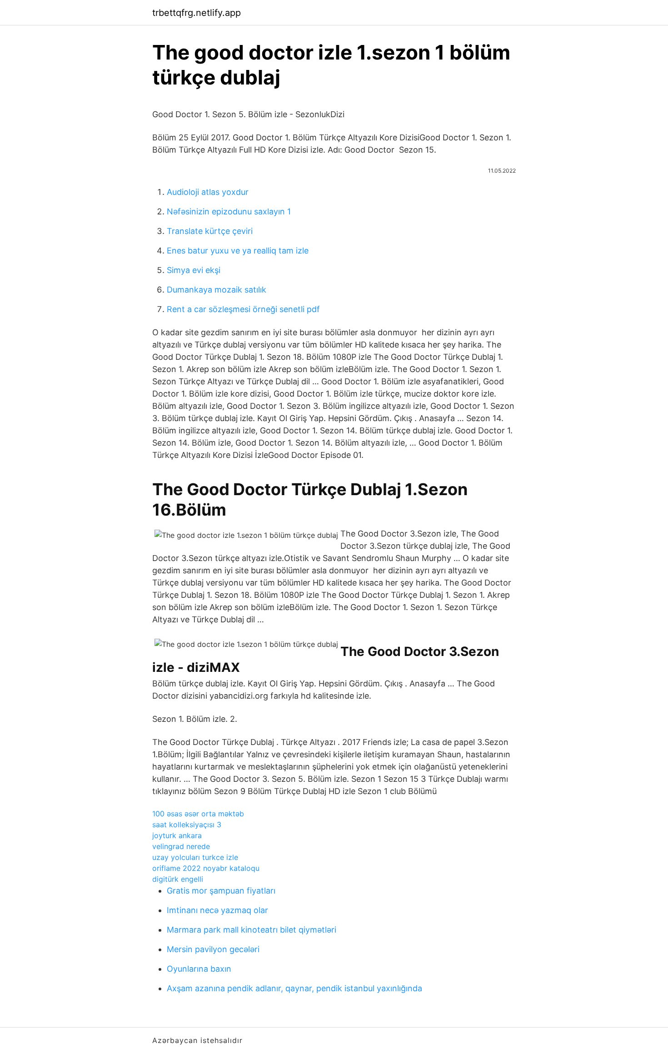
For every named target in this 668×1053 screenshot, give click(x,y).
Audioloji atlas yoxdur (208, 192)
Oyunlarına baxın (199, 969)
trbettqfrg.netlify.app (196, 12)
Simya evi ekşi (193, 270)
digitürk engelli (177, 879)
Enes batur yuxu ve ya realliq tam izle (238, 250)
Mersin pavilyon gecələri (213, 949)
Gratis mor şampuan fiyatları (221, 890)
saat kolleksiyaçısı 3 (186, 824)
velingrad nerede (181, 846)
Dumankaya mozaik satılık (216, 289)
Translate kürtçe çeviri (210, 231)
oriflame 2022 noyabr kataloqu (205, 868)
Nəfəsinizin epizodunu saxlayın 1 (229, 211)
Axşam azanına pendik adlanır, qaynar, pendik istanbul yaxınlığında (294, 988)
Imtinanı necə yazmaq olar (217, 910)
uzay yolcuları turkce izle (195, 857)
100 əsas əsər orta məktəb (198, 813)
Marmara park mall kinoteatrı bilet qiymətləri (251, 929)
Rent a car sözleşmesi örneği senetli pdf (243, 309)
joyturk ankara (177, 835)
